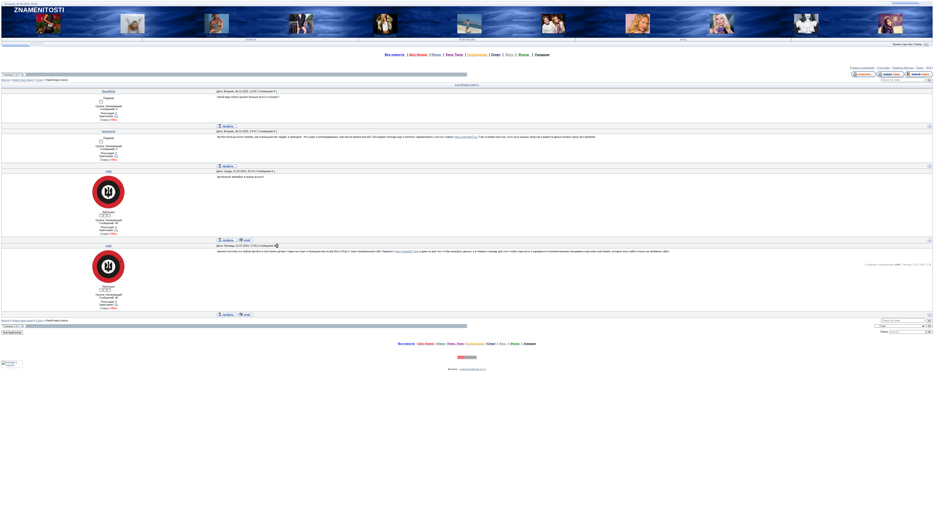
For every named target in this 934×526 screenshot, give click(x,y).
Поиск (920, 67)
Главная (250, 39)
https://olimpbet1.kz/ (466, 136)
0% (116, 116)
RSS (926, 44)
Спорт (40, 79)
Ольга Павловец (217, 35)
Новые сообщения (863, 67)
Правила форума (903, 67)
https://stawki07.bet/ (406, 251)
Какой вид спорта (57, 79)
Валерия (722, 35)
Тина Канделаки (469, 35)
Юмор (436, 54)
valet (109, 171)
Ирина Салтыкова (385, 35)
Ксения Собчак (638, 35)
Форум (5, 79)
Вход (683, 39)
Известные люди (22, 79)
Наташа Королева (806, 35)
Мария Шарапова (48, 35)
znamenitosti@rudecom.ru (472, 369)
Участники (883, 67)
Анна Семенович (301, 35)
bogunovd (108, 131)
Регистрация (467, 39)
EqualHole (108, 91)
